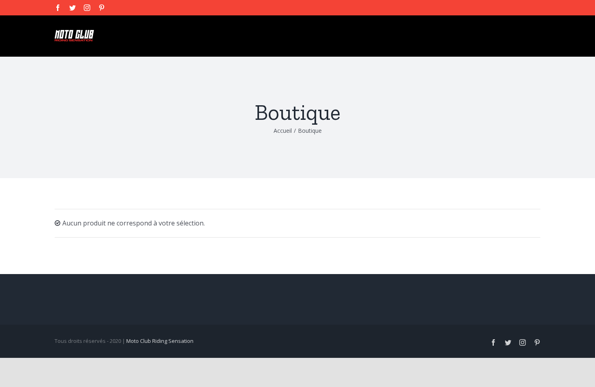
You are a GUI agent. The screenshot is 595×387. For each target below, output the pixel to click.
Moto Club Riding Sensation (159, 340)
